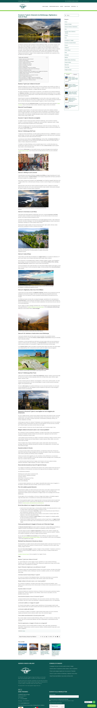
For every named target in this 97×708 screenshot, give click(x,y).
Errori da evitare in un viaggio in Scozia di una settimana (30, 77)
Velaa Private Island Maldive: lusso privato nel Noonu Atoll (61, 675)
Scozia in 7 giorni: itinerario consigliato (27, 61)
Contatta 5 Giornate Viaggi (23, 554)
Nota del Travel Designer (24, 60)
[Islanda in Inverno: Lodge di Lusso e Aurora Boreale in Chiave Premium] (56, 644)
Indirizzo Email (52, 694)
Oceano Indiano (68, 62)
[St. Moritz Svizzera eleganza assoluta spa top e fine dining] (45, 644)
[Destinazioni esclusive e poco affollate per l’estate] (66, 105)
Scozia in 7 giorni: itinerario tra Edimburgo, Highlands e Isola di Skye (73, 86)
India (66, 52)
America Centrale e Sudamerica (71, 26)
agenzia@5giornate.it (26, 1)
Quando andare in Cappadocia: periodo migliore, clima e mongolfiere (72, 100)
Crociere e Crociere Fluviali (70, 42)
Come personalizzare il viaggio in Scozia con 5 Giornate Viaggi (31, 78)
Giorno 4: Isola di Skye (23, 66)
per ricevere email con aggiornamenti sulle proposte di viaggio (62, 700)
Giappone (67, 47)
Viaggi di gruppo (68, 69)
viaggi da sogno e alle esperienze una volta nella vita (33, 502)
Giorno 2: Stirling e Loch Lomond (26, 63)
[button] (77, 6)
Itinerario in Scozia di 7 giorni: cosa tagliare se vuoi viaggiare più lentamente (33, 71)
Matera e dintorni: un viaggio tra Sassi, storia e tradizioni (33, 652)
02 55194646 (24, 698)
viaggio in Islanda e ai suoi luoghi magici (36, 307)
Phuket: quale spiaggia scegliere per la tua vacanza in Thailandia (72, 92)
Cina (66, 37)
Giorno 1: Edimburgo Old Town (25, 62)
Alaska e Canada (68, 24)
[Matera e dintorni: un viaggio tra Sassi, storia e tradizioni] (33, 644)
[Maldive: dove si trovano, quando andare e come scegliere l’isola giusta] (66, 77)
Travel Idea (67, 67)
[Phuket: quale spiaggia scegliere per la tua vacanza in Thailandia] (66, 91)
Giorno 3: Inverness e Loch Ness (25, 65)
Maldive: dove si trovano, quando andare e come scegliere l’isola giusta (73, 79)
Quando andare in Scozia (24, 73)
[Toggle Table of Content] (46, 57)
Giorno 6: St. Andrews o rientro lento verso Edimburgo (29, 68)
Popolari (68, 74)
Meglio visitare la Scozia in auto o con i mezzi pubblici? (30, 72)
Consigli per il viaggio (69, 40)
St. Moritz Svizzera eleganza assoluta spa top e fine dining (45, 652)
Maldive (66, 57)
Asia (66, 29)
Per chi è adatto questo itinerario (26, 76)
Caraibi (66, 35)
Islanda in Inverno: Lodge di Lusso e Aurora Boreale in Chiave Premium (56, 653)
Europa (66, 45)
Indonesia (67, 55)
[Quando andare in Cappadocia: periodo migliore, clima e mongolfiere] (66, 98)
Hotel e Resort (67, 50)
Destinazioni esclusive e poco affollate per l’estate (73, 106)
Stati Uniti (67, 64)
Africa (66, 21)
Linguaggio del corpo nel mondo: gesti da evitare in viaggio (61, 666)
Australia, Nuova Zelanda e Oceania (70, 32)
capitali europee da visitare (23, 150)
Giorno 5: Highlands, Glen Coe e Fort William (28, 67)
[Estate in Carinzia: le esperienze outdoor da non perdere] (22, 644)
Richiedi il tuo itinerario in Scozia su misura (28, 79)
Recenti (75, 74)
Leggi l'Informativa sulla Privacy (55, 702)
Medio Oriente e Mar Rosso (70, 59)
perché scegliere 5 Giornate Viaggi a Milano (31, 537)
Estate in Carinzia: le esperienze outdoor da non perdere (22, 652)
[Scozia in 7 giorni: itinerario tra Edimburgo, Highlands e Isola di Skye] (66, 84)
